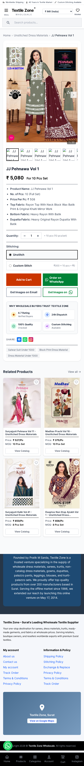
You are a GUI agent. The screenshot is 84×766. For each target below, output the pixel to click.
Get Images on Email (23, 292)
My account (10, 667)
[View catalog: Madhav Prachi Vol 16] (62, 417)
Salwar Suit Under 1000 (21, 349)
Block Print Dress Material (53, 349)
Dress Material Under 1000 (23, 355)
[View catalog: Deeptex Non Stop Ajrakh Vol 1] (62, 498)
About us (8, 656)
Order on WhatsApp (56, 279)
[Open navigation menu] (6, 10)
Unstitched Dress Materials (31, 35)
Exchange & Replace (57, 667)
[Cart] (63, 757)
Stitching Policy (53, 661)
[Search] (7, 22)
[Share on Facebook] (19, 339)
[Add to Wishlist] (36, 382)
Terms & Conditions (15, 678)
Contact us (10, 661)
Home (7, 35)
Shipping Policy (53, 656)
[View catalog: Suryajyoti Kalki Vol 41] (22, 498)
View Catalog (22, 450)
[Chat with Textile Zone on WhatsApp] (8, 745)
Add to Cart (23, 279)
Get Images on (57, 292)
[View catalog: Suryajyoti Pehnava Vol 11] (22, 417)
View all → (74, 371)
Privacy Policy (12, 683)
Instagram (77, 761)
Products (21, 761)
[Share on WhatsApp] (25, 339)
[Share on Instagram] (31, 339)
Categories (35, 761)
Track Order (11, 672)
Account (49, 761)
